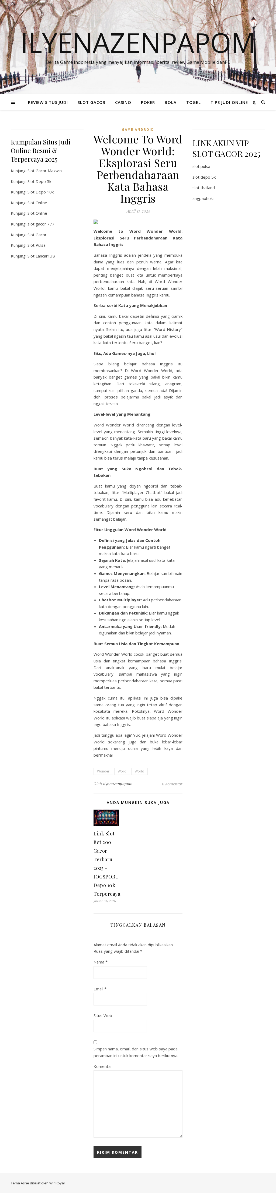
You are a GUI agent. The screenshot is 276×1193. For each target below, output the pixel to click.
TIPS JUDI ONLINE (229, 102)
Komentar (103, 1066)
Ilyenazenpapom (138, 42)
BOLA (171, 102)
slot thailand (203, 187)
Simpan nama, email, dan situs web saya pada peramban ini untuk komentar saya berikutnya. (136, 1052)
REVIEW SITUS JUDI (48, 102)
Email (100, 988)
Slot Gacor (37, 234)
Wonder (103, 771)
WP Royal (57, 1183)
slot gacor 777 (40, 224)
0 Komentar (172, 783)
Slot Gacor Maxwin (44, 170)
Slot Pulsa (36, 245)
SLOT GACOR (91, 102)
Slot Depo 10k (40, 192)
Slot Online (37, 202)
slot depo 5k (204, 177)
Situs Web (103, 1015)
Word (122, 771)
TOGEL (193, 102)
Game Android (138, 129)
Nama (101, 962)
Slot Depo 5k (39, 181)
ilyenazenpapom (118, 783)
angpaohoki (202, 198)
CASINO (123, 102)
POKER (148, 102)
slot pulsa (201, 166)
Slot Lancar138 (41, 256)
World (139, 771)
